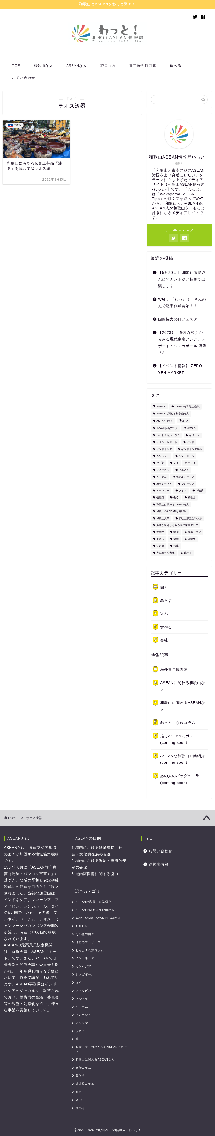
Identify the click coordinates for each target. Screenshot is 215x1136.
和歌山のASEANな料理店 (171, 511)
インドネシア (164, 449)
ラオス (182, 490)
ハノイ (192, 463)
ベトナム (161, 477)
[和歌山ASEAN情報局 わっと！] (107, 44)
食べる (175, 65)
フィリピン (162, 469)
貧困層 (160, 546)
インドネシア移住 (191, 449)
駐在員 (188, 552)
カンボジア (162, 456)
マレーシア (187, 483)
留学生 (192, 539)
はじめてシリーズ (88, 942)
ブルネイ (184, 469)
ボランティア (164, 483)
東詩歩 (160, 539)
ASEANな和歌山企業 (187, 406)
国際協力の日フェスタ (177, 319)
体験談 (199, 490)
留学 (176, 539)
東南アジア (194, 532)
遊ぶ (164, 614)
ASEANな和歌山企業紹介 (93, 901)
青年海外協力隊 (143, 65)
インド (190, 442)
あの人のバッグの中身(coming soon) (180, 779)
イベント (194, 435)
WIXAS (191, 428)
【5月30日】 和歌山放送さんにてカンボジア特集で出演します (182, 279)
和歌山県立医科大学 (190, 518)
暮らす (166, 601)
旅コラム (108, 65)
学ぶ (176, 532)
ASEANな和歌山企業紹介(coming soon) (182, 759)
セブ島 (160, 463)
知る (79, 1091)
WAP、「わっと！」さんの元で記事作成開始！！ (182, 302)
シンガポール (186, 456)
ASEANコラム (164, 420)
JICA (185, 420)
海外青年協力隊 (174, 669)
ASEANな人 (76, 65)
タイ (176, 463)
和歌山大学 (162, 518)
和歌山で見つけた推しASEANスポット (101, 1049)
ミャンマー (162, 490)
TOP (16, 65)
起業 (176, 546)
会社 (164, 640)
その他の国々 (85, 934)
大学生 (160, 532)
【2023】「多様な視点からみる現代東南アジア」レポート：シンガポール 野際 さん (182, 343)
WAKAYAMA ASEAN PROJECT (98, 917)
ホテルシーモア (185, 477)
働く (176, 497)
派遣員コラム (85, 1083)
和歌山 (192, 497)
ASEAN (160, 406)
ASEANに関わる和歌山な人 (172, 413)
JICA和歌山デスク (167, 428)
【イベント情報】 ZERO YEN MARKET (180, 369)
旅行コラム (83, 1067)
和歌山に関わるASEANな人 (172, 504)
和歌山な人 (43, 65)
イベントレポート (166, 442)
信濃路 (160, 497)
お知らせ (82, 925)
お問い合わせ (23, 77)
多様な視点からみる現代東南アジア (177, 525)
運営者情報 (158, 864)
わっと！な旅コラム (168, 435)
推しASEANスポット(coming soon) (178, 739)
